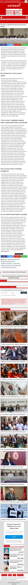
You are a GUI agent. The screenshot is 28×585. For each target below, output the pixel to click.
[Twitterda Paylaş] (10, 44)
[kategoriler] (26, 17)
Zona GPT (21, 552)
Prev (21, 546)
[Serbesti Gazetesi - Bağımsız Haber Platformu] (14, 5)
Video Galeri (10, 14)
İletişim (17, 12)
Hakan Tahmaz (17, 263)
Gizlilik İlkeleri (20, 575)
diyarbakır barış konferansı (7, 263)
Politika (9, 20)
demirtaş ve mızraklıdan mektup (8, 261)
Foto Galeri (18, 14)
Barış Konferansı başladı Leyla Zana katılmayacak (14, 272)
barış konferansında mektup (13, 259)
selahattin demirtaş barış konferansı (8, 267)
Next (23, 546)
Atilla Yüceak (20, 558)
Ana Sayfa (9, 12)
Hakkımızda (4, 575)
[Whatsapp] (24, 44)
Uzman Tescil (15, 582)
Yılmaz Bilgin (20, 570)
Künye (14, 575)
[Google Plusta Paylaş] (17, 44)
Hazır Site (10, 582)
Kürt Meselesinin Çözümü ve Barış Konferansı (11, 265)
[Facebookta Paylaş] (3, 44)
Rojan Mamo (21, 564)
